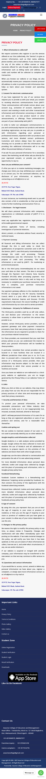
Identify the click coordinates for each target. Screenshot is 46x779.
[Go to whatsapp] (41, 772)
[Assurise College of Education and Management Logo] (13, 16)
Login (4, 7)
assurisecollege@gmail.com (23, 5)
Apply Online (41, 29)
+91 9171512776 (23, 748)
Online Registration (8, 647)
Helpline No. (10, 2)
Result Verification (8, 662)
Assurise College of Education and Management (26, 766)
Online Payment (14, 7)
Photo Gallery (6, 624)
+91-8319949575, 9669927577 (28, 2)
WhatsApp (40, 40)
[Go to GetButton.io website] (40, 777)
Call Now (40, 34)
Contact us (5, 634)
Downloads (6, 667)
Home (15, 30)
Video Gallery (6, 629)
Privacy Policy (25, 30)
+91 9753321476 (23, 743)
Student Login (6, 657)
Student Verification (8, 652)
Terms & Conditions (9, 619)
